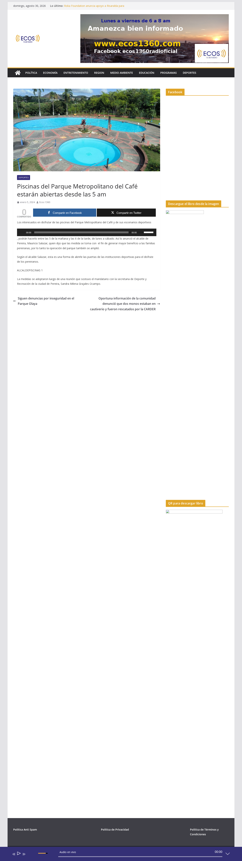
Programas (168, 72)
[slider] (149, 232)
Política (31, 72)
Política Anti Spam (25, 829)
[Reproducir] (22, 232)
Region (99, 72)
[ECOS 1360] (17, 72)
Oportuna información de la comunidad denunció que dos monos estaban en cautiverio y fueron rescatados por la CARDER (123, 303)
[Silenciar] (141, 232)
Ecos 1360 (44, 202)
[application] (86, 232)
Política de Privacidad (115, 829)
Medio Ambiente (121, 72)
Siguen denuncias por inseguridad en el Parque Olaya (46, 301)
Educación (146, 72)
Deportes (189, 72)
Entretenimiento (76, 72)
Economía (50, 72)
